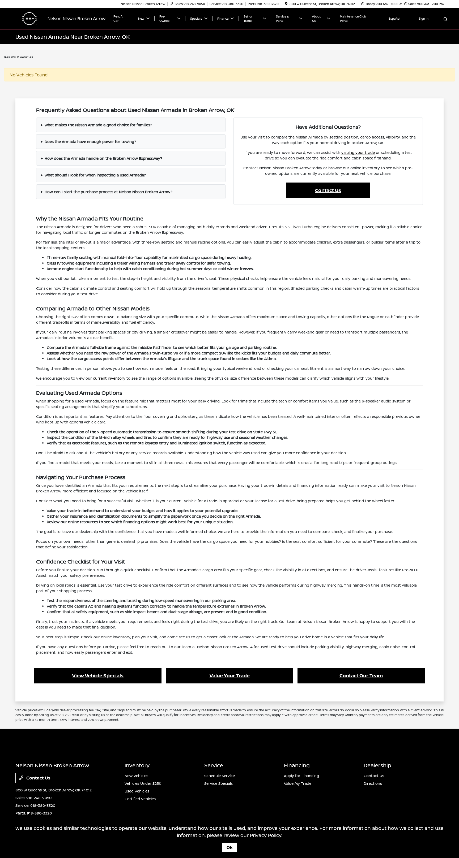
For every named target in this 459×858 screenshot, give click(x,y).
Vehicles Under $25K (143, 783)
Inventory (137, 765)
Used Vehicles (137, 791)
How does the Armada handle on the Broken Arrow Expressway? (103, 158)
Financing (297, 765)
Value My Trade (297, 783)
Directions (373, 783)
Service (213, 765)
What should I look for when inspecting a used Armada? (95, 174)
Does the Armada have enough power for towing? (90, 141)
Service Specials (218, 783)
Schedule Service (219, 775)
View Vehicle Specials (98, 675)
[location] (286, 4)
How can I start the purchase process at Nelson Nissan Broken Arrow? (108, 191)
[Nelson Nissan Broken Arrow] (61, 18)
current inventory (109, 378)
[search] (446, 19)
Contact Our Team (361, 675)
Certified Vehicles (140, 798)
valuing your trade (358, 152)
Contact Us (328, 190)
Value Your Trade (230, 675)
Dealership (377, 765)
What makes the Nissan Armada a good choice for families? (98, 124)
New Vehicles (136, 775)
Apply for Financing (301, 775)
